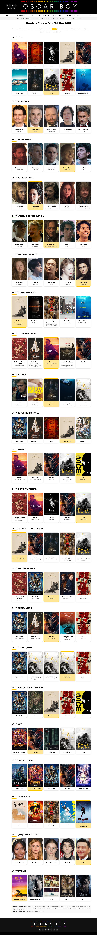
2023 (26, 29)
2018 (54, 29)
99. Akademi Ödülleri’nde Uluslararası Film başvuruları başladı (70, 18)
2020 (43, 29)
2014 (76, 29)
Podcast (54, 15)
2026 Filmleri (42, 15)
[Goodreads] (8, 8)
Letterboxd (69, 15)
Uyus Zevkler (79, 15)
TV (49, 15)
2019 (48, 29)
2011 (43, 32)
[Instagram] (7, 5)
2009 (54, 32)
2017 (60, 29)
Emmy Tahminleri (31, 15)
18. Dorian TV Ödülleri (25, 18)
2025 (15, 29)
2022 (31, 29)
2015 (71, 29)
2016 (65, 29)
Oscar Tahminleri (20, 15)
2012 (88, 29)
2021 (37, 29)
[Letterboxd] (13, 5)
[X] (10, 5)
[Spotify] (11, 8)
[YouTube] (15, 5)
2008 (60, 32)
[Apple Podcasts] (14, 8)
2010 (48, 32)
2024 (20, 29)
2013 (82, 29)
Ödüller (61, 15)
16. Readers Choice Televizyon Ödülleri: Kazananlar (43, 18)
